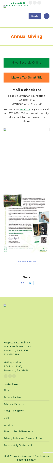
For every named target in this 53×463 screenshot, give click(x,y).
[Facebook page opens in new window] (30, 3)
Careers (8, 424)
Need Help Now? (14, 411)
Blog (6, 390)
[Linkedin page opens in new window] (39, 3)
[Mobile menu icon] (46, 16)
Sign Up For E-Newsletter (19, 431)
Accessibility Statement (18, 445)
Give (6, 417)
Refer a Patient (13, 397)
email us (25, 109)
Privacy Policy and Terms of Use (23, 438)
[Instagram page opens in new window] (35, 3)
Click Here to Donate (26, 261)
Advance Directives (15, 404)
